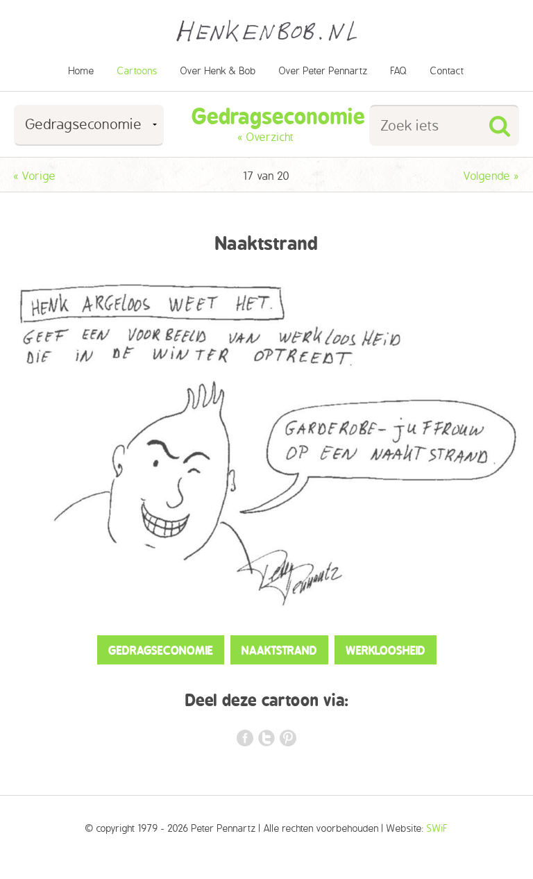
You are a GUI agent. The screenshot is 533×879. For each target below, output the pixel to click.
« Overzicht (266, 137)
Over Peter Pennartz (323, 71)
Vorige (35, 176)
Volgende (491, 176)
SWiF (437, 829)
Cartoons (137, 71)
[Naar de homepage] (266, 22)
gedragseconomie (160, 651)
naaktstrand (279, 651)
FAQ (399, 71)
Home (81, 71)
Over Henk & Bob (218, 71)
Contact (447, 71)
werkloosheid (385, 651)
